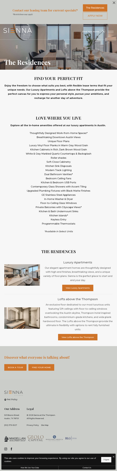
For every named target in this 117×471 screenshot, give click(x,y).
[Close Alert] (114, 3)
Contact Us (87, 468)
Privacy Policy (33, 425)
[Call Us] (103, 31)
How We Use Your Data (30, 468)
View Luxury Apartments (78, 288)
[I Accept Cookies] (113, 457)
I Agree (106, 460)
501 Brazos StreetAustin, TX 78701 (11, 416)
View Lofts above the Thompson (78, 337)
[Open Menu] (111, 32)
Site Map (44, 425)
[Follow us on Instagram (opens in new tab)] (6, 449)
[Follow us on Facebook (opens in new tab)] (11, 449)
